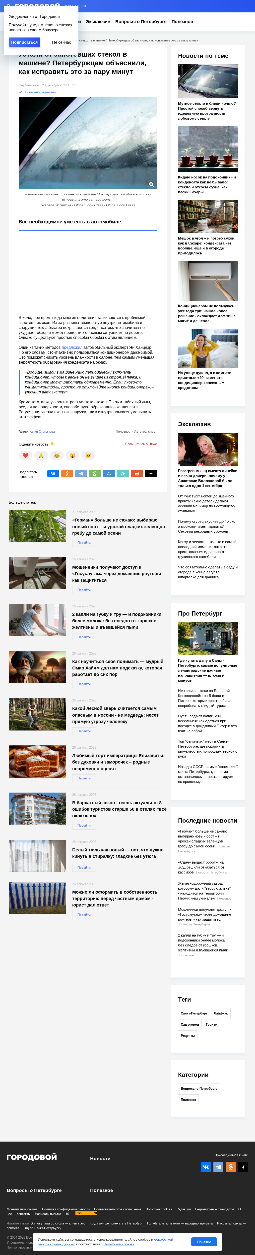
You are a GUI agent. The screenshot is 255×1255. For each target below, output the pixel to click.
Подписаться (24, 42)
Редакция (184, 1209)
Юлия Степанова (42, 431)
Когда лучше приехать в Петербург (116, 1223)
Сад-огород (190, 1024)
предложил (72, 347)
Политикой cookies (119, 1244)
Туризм (211, 1024)
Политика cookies (159, 1209)
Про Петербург (200, 613)
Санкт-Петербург (194, 1013)
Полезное (182, 21)
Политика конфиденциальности (66, 1209)
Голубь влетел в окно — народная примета (180, 1223)
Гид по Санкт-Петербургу (42, 1228)
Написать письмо (48, 1214)
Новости (100, 1158)
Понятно (204, 1242)
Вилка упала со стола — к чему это (58, 1223)
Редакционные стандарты (214, 1209)
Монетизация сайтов (22, 1209)
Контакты (23, 1214)
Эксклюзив (98, 21)
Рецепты (188, 1036)
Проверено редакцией (39, 92)
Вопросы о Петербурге (141, 21)
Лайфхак (221, 1013)
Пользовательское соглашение (117, 1209)
